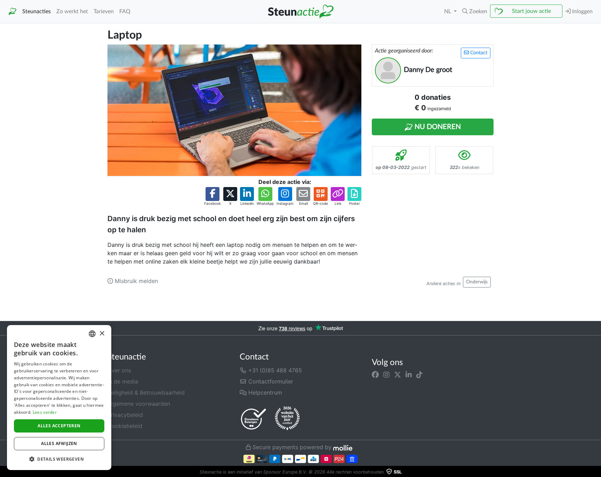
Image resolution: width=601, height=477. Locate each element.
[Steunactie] (12, 12)
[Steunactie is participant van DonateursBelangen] (253, 418)
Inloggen (582, 11)
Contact (478, 52)
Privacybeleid (125, 414)
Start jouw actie (531, 11)
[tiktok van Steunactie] (419, 374)
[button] (474, 11)
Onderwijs (477, 282)
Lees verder (45, 412)
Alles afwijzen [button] (59, 443)
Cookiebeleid (124, 425)
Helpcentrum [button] (264, 392)
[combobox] (92, 333)
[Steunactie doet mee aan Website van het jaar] (287, 418)
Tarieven (104, 11)
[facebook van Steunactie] (375, 374)
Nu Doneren (437, 126)
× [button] (101, 333)
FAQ (124, 11)
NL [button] (448, 11)
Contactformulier (270, 381)
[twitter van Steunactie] (397, 374)
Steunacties (36, 11)
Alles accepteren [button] (59, 426)
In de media (122, 381)
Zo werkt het (72, 11)
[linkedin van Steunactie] (409, 374)
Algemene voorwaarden (138, 403)
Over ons (119, 370)
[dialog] (59, 397)
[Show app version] (596, 472)
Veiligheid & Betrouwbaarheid (146, 392)
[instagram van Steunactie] (386, 374)
